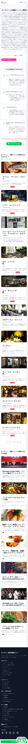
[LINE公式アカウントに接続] (21, 740)
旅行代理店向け (7, 701)
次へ (18, 442)
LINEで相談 (14, 741)
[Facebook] (2, 732)
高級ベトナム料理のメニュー (8, 59)
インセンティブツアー (9, 699)
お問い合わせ (7, 715)
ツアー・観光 (7, 675)
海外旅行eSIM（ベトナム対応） (11, 726)
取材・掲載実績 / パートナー (10, 711)
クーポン (6, 686)
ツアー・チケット (8, 669)
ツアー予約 (6, 682)
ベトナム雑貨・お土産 (9, 665)
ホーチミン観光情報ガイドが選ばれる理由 (13, 709)
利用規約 (6, 719)
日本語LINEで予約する (15, 143)
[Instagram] (10, 732)
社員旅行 (6, 695)
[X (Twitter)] (6, 732)
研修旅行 (6, 697)
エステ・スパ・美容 (8, 662)
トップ (2, 55)
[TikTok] (13, 732)
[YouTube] (17, 732)
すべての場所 (7, 688)
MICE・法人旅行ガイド (9, 693)
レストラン (9, 55)
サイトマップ (7, 721)
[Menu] (25, 2)
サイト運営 (6, 713)
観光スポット (7, 671)
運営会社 (6, 707)
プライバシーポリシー (9, 717)
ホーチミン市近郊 (8, 673)
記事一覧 (6, 684)
